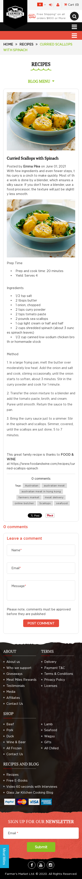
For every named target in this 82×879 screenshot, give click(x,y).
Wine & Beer (16, 742)
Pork (9, 730)
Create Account (57, 5)
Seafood (50, 730)
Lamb (48, 724)
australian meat (54, 485)
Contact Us (14, 703)
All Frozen (14, 748)
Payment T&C (54, 667)
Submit (41, 847)
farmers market (29, 497)
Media (10, 691)
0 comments (41, 478)
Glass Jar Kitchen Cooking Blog (29, 792)
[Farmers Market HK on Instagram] (50, 865)
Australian (31, 485)
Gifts (47, 742)
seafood (62, 503)
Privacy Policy (54, 679)
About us (13, 661)
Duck (10, 736)
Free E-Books (17, 780)
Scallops (45, 503)
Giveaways (14, 673)
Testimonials (15, 685)
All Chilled (51, 748)
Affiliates (13, 697)
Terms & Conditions (58, 673)
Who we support (18, 667)
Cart (73, 4)
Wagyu (49, 736)
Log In (50, 5)
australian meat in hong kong (41, 491)
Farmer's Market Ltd (19, 873)
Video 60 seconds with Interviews (31, 786)
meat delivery (54, 497)
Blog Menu (39, 81)
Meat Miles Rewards (21, 679)
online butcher (24, 503)
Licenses (50, 685)
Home (8, 44)
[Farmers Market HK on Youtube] (41, 865)
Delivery (50, 661)
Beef (10, 724)
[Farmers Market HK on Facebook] (31, 865)
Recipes (26, 44)
